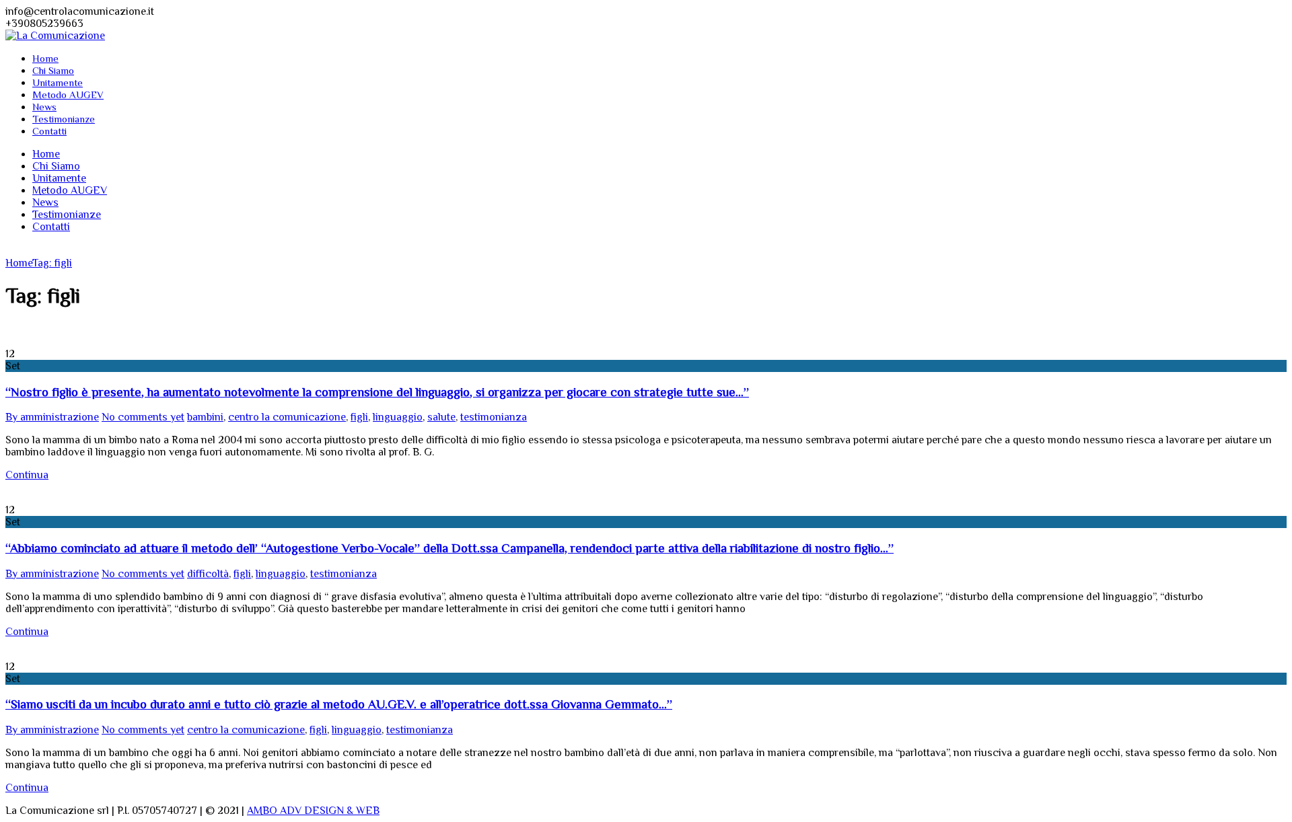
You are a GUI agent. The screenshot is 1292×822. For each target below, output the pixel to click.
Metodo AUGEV (68, 94)
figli (359, 417)
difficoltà (208, 574)
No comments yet (143, 417)
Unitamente (57, 82)
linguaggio (398, 417)
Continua (26, 475)
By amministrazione (52, 417)
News (44, 106)
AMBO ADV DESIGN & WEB (313, 811)
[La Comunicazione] (55, 36)
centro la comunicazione (287, 417)
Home (45, 58)
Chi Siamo (53, 70)
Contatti (49, 131)
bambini (205, 417)
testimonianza (493, 417)
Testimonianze (63, 118)
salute (441, 417)
